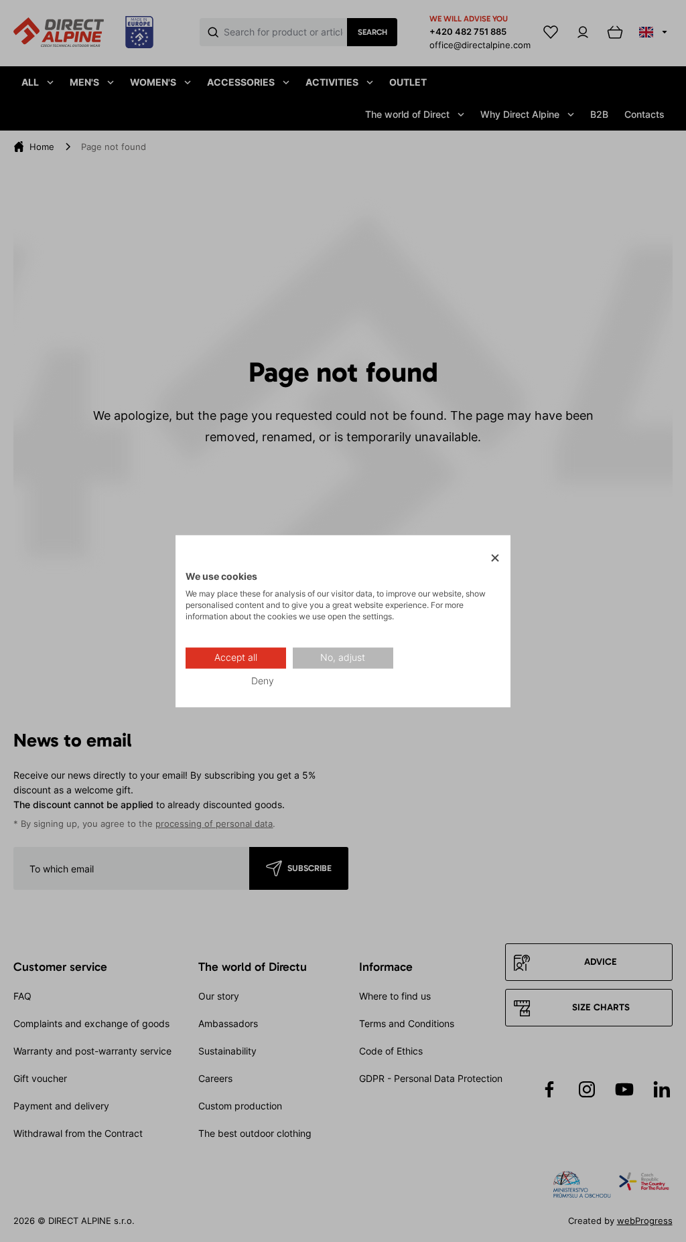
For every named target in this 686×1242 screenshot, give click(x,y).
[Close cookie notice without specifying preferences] (495, 558)
